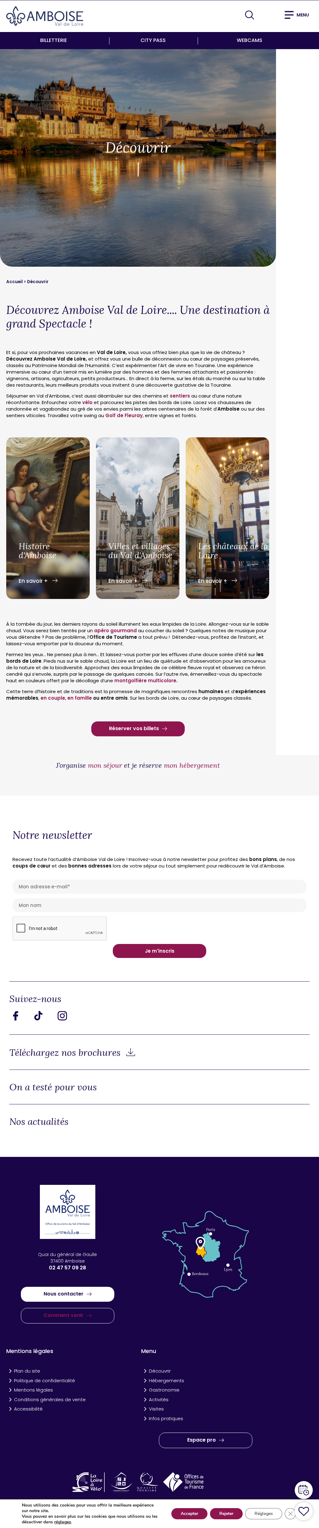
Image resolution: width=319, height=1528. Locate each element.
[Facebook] (20, 1015)
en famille (79, 698)
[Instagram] (67, 1015)
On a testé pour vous (53, 1087)
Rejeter (226, 1513)
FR (266, 14)
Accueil (15, 282)
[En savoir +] (48, 519)
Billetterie (53, 40)
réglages (62, 1522)
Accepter (189, 1513)
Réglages (264, 1513)
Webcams (249, 40)
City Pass (153, 40)
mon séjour (105, 765)
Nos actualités (39, 1121)
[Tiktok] (43, 1015)
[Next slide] (258, 509)
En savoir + (34, 581)
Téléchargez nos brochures (66, 1052)
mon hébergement (192, 765)
